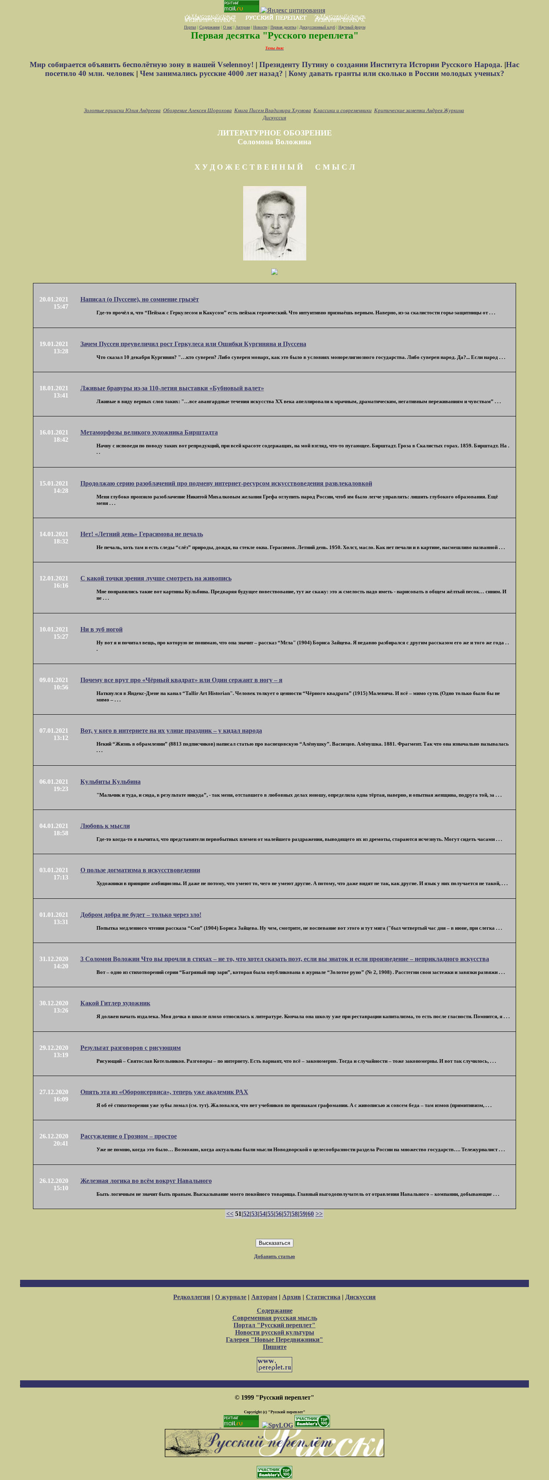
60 (310, 1213)
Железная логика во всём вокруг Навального (146, 1180)
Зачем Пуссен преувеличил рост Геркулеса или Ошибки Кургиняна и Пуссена (193, 343)
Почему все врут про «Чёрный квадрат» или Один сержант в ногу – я (181, 679)
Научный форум (351, 27)
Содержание (209, 27)
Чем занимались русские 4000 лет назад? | (214, 73)
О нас (227, 27)
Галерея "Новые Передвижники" (274, 1339)
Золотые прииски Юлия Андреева (122, 110)
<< (230, 1213)
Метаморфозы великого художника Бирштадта (149, 432)
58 (294, 1213)
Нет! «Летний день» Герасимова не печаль (141, 534)
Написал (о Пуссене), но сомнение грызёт (139, 299)
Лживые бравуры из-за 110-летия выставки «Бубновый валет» (172, 388)
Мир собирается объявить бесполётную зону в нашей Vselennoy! (143, 64)
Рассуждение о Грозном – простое (128, 1136)
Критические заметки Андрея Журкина (419, 110)
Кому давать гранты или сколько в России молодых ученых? (396, 73)
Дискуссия (274, 118)
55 (270, 1213)
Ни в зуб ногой (101, 629)
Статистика (323, 1296)
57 (286, 1213)
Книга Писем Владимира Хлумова (272, 110)
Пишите (275, 1346)
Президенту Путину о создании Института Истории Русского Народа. (381, 64)
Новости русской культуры (274, 1332)
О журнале (230, 1296)
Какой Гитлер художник (115, 1003)
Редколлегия (191, 1296)
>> (319, 1213)
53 (254, 1213)
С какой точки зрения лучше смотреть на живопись (155, 578)
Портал (190, 27)
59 (302, 1213)
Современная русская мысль (274, 1317)
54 (262, 1213)
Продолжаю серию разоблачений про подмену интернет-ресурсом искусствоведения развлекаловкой (226, 483)
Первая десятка (283, 27)
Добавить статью (274, 1256)
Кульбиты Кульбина (110, 781)
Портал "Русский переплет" (274, 1325)
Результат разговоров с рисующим (130, 1047)
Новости (260, 27)
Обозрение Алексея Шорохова (197, 110)
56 (278, 1213)
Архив (291, 1296)
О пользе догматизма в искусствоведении (140, 870)
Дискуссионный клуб (317, 27)
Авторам (243, 27)
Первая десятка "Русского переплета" (274, 35)
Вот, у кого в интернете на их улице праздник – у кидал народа (171, 730)
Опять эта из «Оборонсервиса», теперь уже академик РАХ (164, 1091)
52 (246, 1213)
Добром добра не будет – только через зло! (140, 914)
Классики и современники (342, 110)
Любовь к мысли (105, 825)
